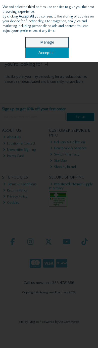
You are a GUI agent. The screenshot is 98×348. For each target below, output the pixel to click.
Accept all (47, 52)
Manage (47, 42)
